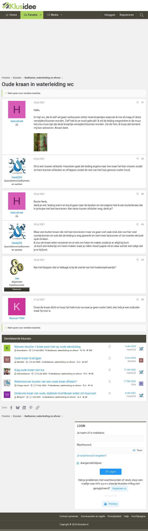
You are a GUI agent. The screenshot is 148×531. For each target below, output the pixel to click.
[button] (40, 15)
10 (83, 350)
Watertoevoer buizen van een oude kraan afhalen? (45, 381)
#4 (142, 224)
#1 (142, 102)
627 (86, 362)
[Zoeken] (141, 15)
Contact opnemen (69, 516)
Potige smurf (23, 385)
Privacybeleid (114, 516)
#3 (142, 194)
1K (91, 385)
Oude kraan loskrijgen (27, 358)
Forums (32, 14)
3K (92, 374)
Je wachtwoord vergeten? (91, 455)
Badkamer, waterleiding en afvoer (63, 350)
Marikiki (20, 362)
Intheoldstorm (23, 374)
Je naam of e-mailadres (90, 432)
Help (126, 516)
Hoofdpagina (138, 516)
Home (13, 14)
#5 (142, 259)
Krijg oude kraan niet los (29, 370)
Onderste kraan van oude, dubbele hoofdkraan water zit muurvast (55, 393)
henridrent (17, 121)
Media (54, 14)
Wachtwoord (84, 444)
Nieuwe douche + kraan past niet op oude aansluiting (47, 346)
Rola (133, 384)
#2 (142, 158)
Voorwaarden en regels (93, 516)
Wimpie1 (21, 397)
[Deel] (137, 102)
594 (90, 350)
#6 (142, 299)
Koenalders (22, 350)
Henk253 (131, 349)
